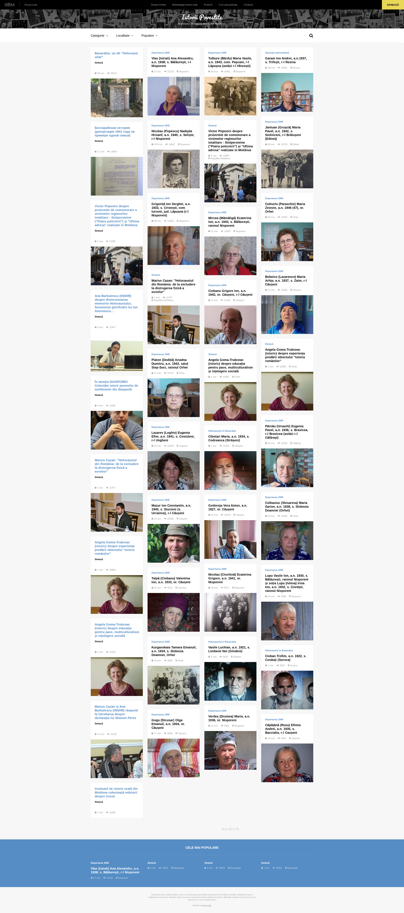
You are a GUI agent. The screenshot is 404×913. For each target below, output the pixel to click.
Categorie (97, 35)
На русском (30, 4)
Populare (147, 35)
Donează (393, 4)
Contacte (248, 4)
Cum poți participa (228, 4)
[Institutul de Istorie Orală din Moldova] (10, 4)
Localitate (123, 35)
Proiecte (208, 4)
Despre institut (158, 4)
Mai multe (230, 829)
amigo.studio (206, 905)
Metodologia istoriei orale (185, 4)
